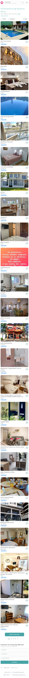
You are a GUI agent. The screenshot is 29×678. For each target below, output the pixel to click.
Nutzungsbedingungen (18, 672)
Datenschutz (7, 672)
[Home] (1, 667)
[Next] (26, 30)
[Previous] (2, 30)
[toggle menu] (26, 2)
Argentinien (4, 16)
